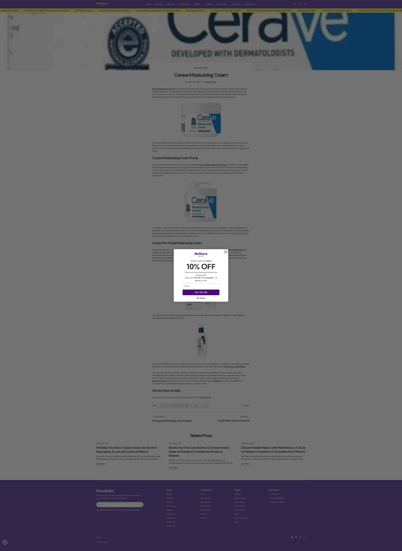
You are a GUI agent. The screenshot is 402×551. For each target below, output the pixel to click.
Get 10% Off (201, 292)
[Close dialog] (225, 251)
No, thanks (201, 298)
